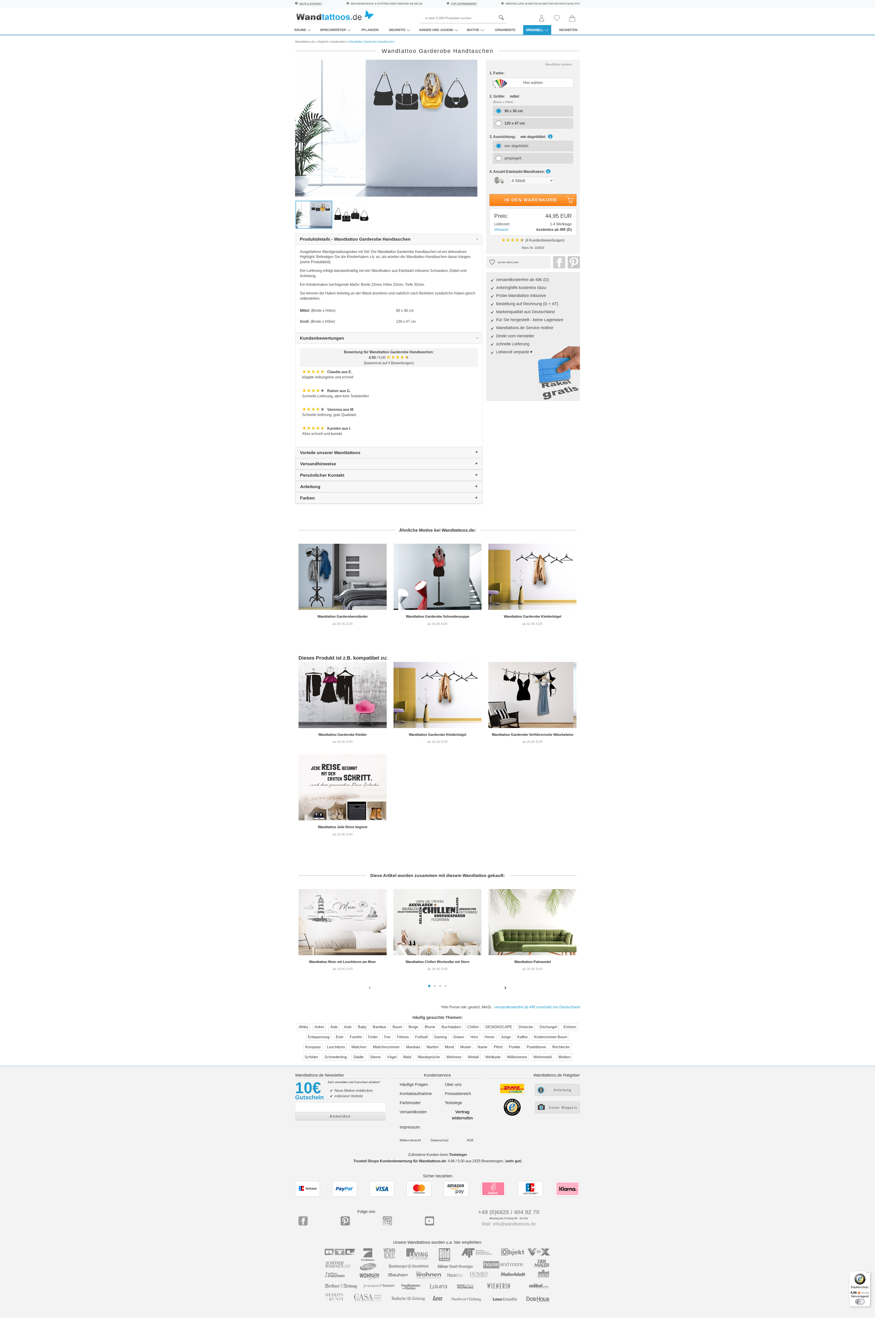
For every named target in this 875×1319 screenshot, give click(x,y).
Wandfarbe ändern (558, 64)
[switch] (860, 1301)
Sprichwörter (333, 30)
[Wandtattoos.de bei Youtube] (429, 1220)
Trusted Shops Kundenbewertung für (399, 1161)
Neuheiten (568, 30)
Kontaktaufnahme (416, 1093)
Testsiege (453, 1102)
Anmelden (340, 1116)
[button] (429, 986)
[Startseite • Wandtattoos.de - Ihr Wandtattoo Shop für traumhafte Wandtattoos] (335, 16)
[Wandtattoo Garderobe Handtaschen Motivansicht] (351, 214)
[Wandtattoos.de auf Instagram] (387, 1220)
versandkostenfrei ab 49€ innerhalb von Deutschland (537, 1007)
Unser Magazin (563, 1107)
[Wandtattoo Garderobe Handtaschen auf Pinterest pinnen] (572, 262)
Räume (300, 30)
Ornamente (505, 30)
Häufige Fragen (414, 1084)
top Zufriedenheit (464, 3)
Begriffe (397, 30)
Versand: (501, 230)
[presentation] (370, 987)
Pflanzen (369, 30)
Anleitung (562, 1090)
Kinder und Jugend (436, 30)
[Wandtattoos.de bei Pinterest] (345, 1220)
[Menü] (867, 1274)
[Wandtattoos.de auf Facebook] (303, 1220)
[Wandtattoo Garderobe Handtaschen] (386, 128)
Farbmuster (410, 1102)
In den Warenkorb (530, 200)
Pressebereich (458, 1093)
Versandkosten (413, 1112)
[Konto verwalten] (541, 18)
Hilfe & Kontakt (310, 3)
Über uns (453, 1084)
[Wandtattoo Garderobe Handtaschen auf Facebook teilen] (558, 262)
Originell (534, 30)
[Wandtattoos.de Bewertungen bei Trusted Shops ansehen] (512, 1114)
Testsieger (458, 1155)
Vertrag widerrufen (462, 1115)
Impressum (410, 1127)
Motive (473, 30)
